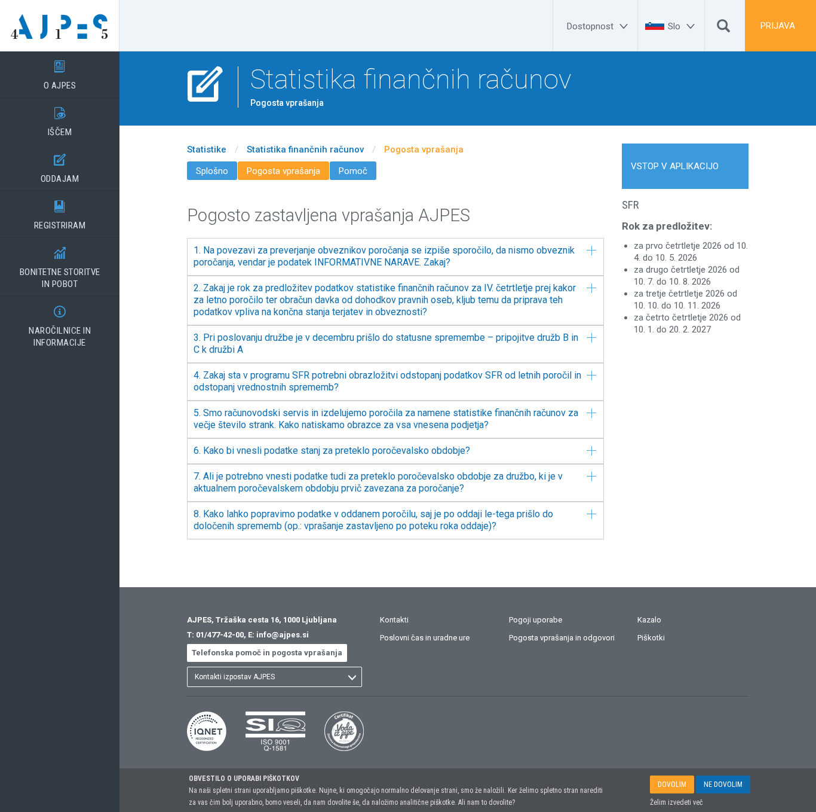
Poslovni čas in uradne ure (425, 637)
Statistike (206, 149)
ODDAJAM (60, 169)
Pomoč (353, 171)
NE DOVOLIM (723, 784)
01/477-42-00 (220, 634)
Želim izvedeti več (676, 802)
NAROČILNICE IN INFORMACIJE (60, 327)
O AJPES (60, 75)
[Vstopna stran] (59, 25)
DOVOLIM (672, 784)
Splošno (212, 171)
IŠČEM (60, 122)
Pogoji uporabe (535, 619)
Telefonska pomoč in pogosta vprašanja (267, 652)
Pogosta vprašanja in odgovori (562, 637)
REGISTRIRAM (60, 215)
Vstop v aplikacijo (675, 166)
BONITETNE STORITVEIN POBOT (60, 268)
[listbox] (274, 677)
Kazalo (649, 619)
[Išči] (723, 28)
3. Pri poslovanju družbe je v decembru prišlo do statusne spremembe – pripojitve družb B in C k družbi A (386, 343)
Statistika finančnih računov (305, 149)
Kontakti (394, 619)
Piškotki (651, 637)
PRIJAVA (777, 25)
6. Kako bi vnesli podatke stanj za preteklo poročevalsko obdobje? (332, 450)
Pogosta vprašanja (424, 149)
